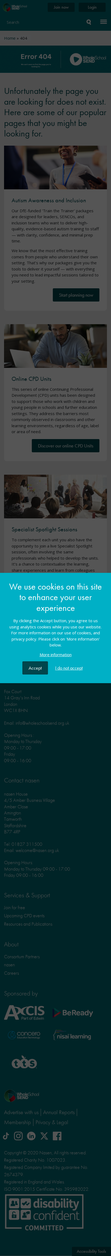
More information (56, 654)
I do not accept (69, 668)
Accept (35, 668)
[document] (55, 621)
